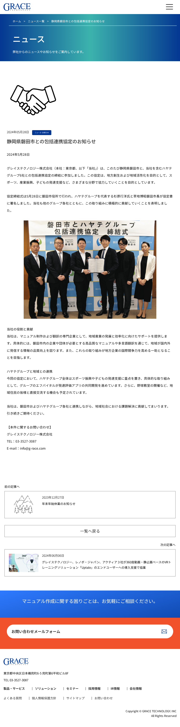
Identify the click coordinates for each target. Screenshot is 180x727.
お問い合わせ (103, 698)
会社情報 (136, 688)
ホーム (17, 21)
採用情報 (94, 688)
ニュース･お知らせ (42, 132)
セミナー (72, 688)
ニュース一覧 (36, 21)
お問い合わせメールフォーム (35, 631)
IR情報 (115, 688)
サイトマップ (75, 698)
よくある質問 (13, 698)
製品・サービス (14, 688)
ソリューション (45, 688)
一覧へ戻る (90, 531)
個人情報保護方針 (44, 698)
